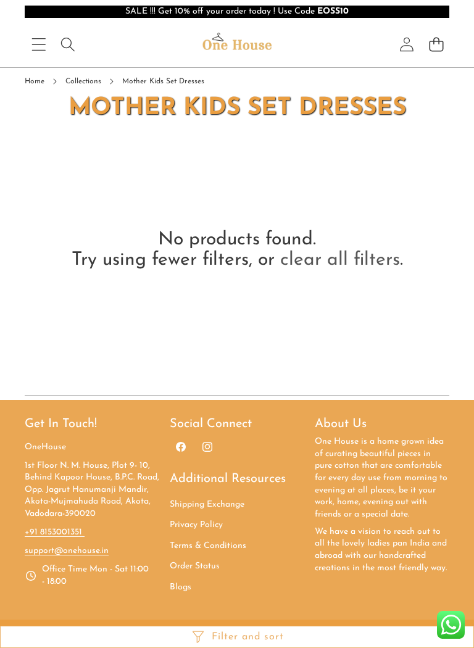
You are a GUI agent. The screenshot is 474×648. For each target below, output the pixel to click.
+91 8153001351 (55, 532)
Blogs (180, 587)
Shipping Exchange (207, 504)
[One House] (237, 44)
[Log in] (406, 44)
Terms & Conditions (208, 545)
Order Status (195, 566)
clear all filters (340, 260)
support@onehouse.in (67, 550)
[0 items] (436, 44)
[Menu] (38, 44)
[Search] (67, 44)
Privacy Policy (196, 525)
